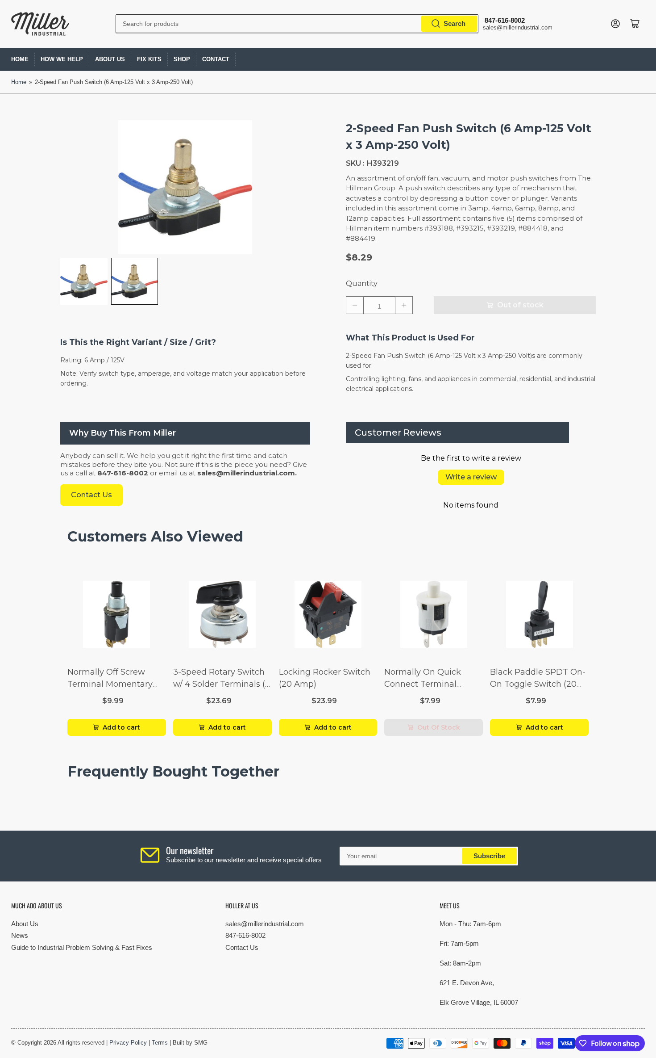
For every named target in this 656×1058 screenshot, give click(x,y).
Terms (160, 1042)
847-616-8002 (245, 935)
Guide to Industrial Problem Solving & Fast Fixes (81, 947)
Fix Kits (149, 59)
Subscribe (489, 856)
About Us (110, 59)
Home (20, 59)
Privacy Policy (128, 1042)
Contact (215, 59)
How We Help (62, 59)
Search (454, 23)
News (19, 935)
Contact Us (241, 947)
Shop (182, 59)
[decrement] (354, 305)
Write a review (471, 477)
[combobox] (297, 23)
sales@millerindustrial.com (264, 924)
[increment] (403, 305)
